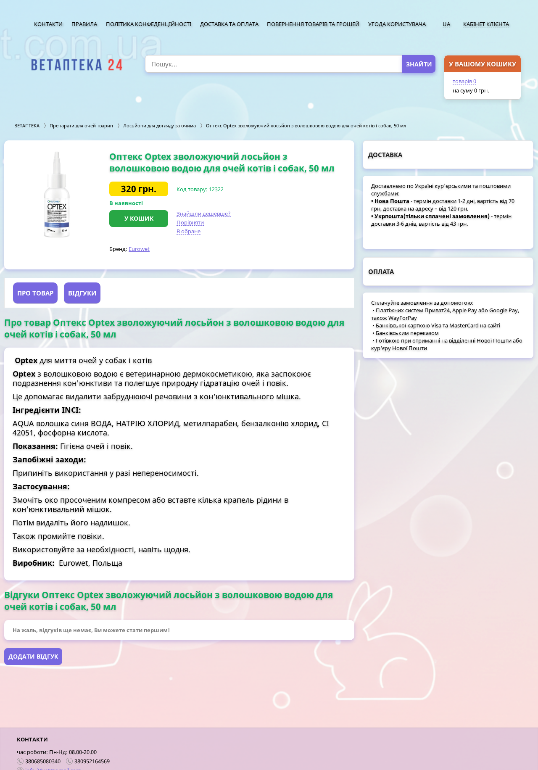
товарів (464, 81)
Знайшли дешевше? (204, 213)
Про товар (35, 293)
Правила (84, 24)
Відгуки (82, 293)
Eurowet (139, 249)
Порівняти (190, 222)
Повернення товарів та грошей (313, 24)
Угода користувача (397, 24)
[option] (57, 194)
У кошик (138, 218)
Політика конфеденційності (148, 24)
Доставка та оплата (229, 24)
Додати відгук (33, 656)
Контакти (48, 24)
